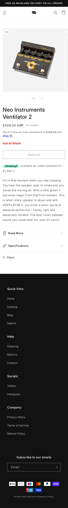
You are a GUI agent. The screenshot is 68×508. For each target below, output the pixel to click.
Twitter (11, 385)
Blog (10, 315)
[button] (5, 13)
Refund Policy (16, 433)
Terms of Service (18, 425)
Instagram (13, 394)
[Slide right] (42, 98)
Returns (12, 354)
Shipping (13, 346)
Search (11, 323)
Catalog (12, 306)
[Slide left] (26, 98)
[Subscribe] (57, 467)
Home (11, 298)
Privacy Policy (16, 417)
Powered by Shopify (45, 497)
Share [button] (10, 257)
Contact (12, 362)
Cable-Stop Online (29, 497)
